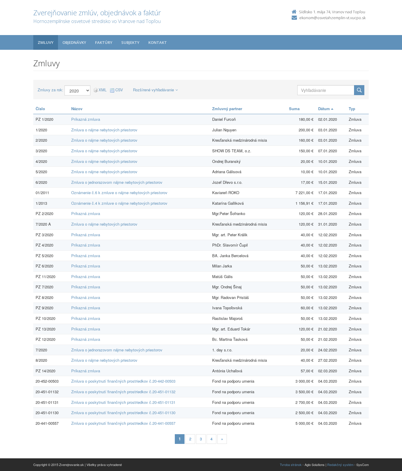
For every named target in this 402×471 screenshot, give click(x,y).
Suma (294, 108)
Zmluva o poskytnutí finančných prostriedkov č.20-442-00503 (123, 381)
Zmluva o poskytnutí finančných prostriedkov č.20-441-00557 (123, 423)
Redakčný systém (340, 464)
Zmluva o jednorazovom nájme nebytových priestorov (116, 182)
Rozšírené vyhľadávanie (153, 89)
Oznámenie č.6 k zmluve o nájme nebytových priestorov (119, 192)
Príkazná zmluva (85, 119)
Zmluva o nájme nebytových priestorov (104, 130)
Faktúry (103, 42)
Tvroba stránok (291, 464)
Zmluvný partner (227, 108)
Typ (352, 108)
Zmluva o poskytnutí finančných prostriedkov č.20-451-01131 (123, 402)
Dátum (324, 108)
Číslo (40, 108)
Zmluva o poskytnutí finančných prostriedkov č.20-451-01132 (123, 391)
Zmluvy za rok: (50, 89)
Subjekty (130, 42)
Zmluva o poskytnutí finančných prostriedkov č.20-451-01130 (123, 412)
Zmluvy (46, 42)
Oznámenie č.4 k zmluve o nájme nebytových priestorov (119, 203)
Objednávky (74, 42)
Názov (76, 108)
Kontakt (157, 42)
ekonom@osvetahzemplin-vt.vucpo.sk (332, 17)
